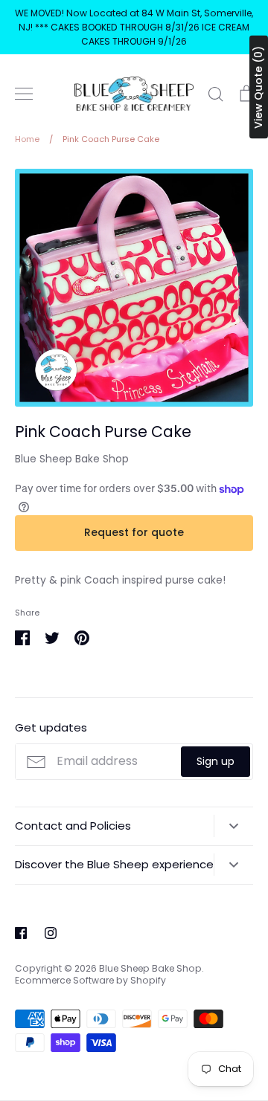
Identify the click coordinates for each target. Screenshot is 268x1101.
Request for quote (134, 532)
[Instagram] (51, 933)
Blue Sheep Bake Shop (72, 458)
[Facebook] (21, 933)
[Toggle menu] (23, 93)
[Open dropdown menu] (233, 826)
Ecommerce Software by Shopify (90, 980)
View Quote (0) (258, 87)
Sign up (215, 761)
